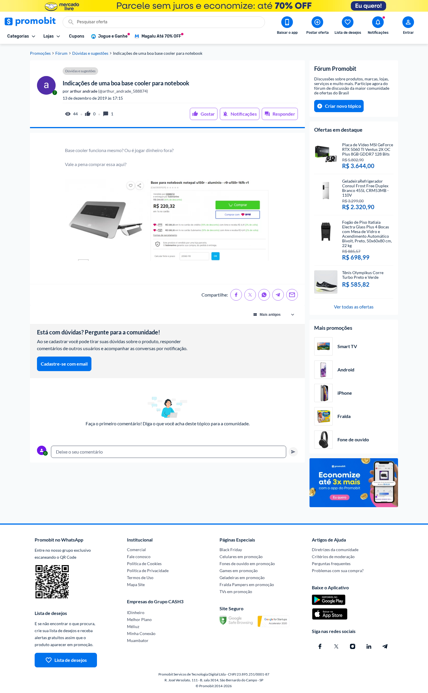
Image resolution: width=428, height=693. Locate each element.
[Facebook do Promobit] (320, 646)
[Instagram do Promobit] (352, 646)
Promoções (40, 53)
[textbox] (168, 451)
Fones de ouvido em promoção (247, 563)
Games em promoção (239, 570)
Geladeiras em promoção (242, 577)
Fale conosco (139, 556)
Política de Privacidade (148, 570)
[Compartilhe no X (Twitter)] (250, 295)
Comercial (136, 549)
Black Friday (231, 549)
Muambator (137, 640)
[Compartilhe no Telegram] (278, 295)
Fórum (61, 53)
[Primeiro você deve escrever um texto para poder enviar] (293, 451)
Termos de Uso (140, 577)
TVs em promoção (236, 591)
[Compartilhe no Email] (292, 295)
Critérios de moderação (333, 556)
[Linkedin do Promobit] (369, 646)
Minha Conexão (141, 633)
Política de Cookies (144, 563)
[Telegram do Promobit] (385, 646)
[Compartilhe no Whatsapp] (264, 295)
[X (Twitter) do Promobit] (336, 646)
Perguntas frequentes (331, 563)
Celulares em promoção (241, 556)
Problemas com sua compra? (338, 570)
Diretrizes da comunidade (335, 549)
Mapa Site (136, 584)
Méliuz (133, 626)
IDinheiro (135, 612)
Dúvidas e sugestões (90, 53)
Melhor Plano (139, 619)
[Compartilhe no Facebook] (236, 295)
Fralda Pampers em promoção (247, 584)
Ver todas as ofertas (354, 306)
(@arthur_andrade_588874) (108, 91)
